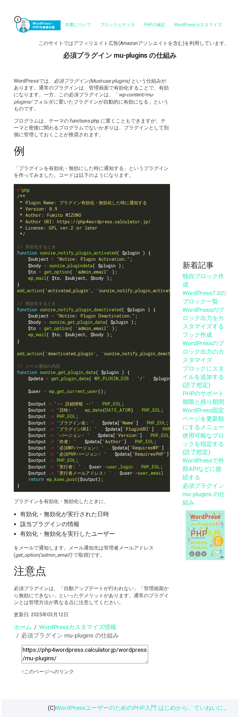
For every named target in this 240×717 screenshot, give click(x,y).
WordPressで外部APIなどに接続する (203, 469)
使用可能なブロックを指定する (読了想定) (203, 444)
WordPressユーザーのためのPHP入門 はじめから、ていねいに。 (142, 707)
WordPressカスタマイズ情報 (77, 627)
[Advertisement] (204, 165)
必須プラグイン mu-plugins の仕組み (203, 494)
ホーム (23, 627)
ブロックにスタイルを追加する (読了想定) (203, 377)
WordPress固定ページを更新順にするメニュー (203, 419)
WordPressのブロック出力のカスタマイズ (203, 352)
